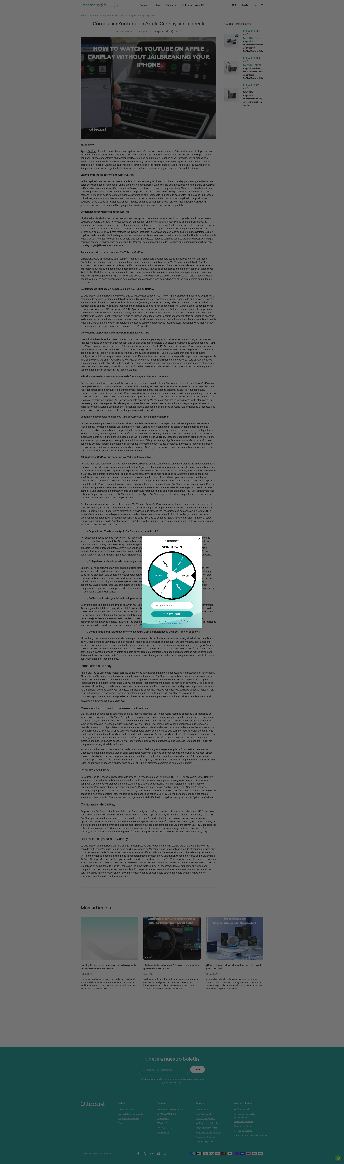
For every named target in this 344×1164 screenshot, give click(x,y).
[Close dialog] (199, 538)
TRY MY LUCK (172, 614)
